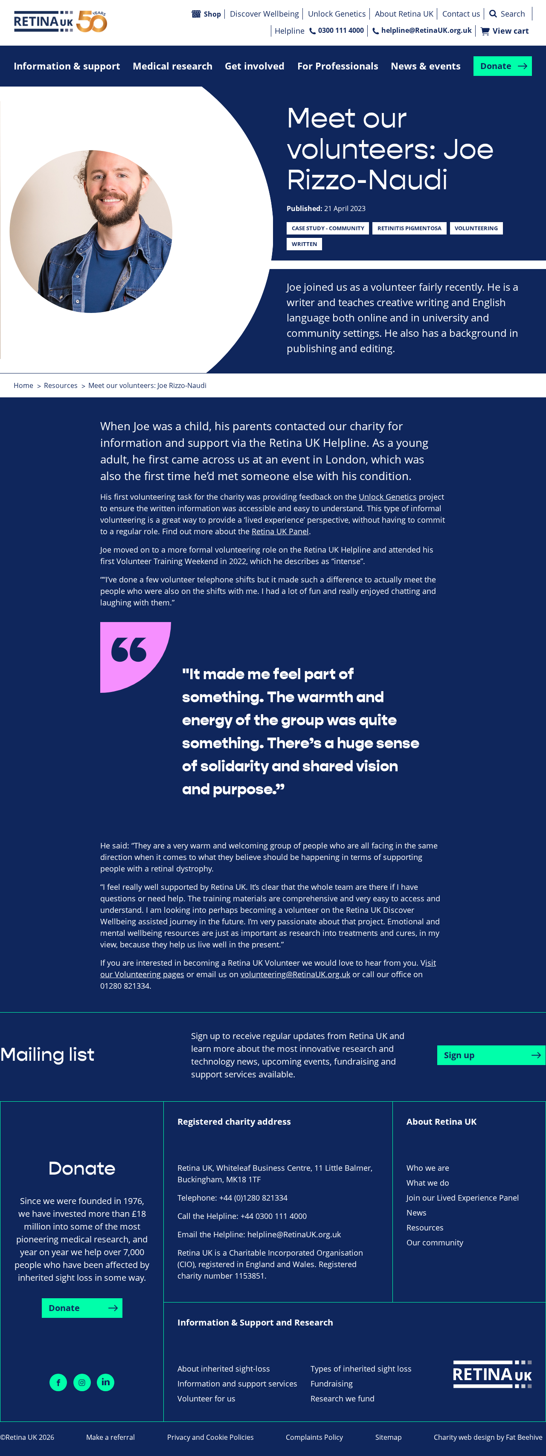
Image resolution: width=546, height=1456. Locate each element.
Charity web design (464, 1437)
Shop (212, 14)
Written (304, 244)
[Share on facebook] (58, 1382)
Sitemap (388, 1437)
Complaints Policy (314, 1437)
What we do (428, 1183)
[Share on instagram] (82, 1382)
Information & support (67, 65)
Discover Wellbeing (264, 14)
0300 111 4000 (341, 30)
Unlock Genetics (337, 14)
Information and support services (237, 1383)
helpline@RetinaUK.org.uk (426, 30)
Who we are (428, 1168)
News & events (426, 65)
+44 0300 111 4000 (274, 1216)
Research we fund (343, 1398)
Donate (495, 66)
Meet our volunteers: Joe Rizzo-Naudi (147, 385)
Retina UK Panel (280, 531)
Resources (61, 385)
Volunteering (476, 228)
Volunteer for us (206, 1398)
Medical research (172, 65)
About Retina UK (404, 14)
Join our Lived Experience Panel (463, 1198)
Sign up (459, 1055)
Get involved (255, 65)
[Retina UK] (60, 21)
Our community (435, 1242)
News (417, 1212)
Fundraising (332, 1383)
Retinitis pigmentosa (409, 228)
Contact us (461, 14)
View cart (511, 31)
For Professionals (337, 65)
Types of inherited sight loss (361, 1368)
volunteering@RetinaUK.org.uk (295, 974)
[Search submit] (493, 13)
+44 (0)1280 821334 (253, 1198)
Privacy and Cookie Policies (210, 1437)
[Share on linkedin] (105, 1382)
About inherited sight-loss (223, 1368)
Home (23, 385)
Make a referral (110, 1437)
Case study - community (328, 228)
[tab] (28, 385)
